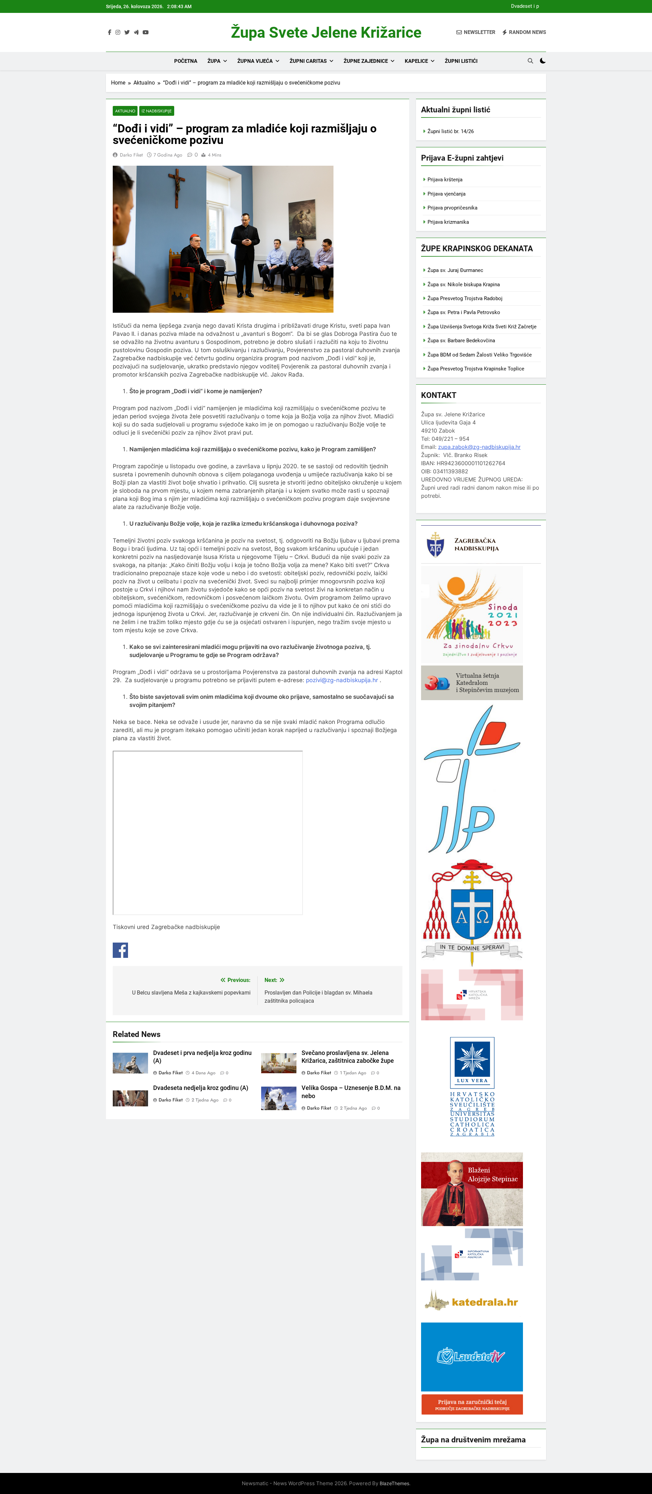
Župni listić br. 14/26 (451, 131)
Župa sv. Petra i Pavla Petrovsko (464, 312)
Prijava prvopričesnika (452, 208)
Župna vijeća (255, 61)
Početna (185, 61)
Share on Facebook (120, 950)
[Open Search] (530, 60)
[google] (136, 33)
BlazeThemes (394, 1483)
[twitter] (127, 33)
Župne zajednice (366, 61)
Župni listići (461, 61)
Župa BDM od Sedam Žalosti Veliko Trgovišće (480, 355)
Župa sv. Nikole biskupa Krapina (464, 284)
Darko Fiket (131, 154)
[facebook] (109, 33)
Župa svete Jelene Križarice (326, 32)
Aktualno (125, 111)
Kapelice (416, 61)
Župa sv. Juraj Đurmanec (455, 270)
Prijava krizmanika (448, 222)
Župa (213, 61)
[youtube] (146, 33)
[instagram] (117, 33)
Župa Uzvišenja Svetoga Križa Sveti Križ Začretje (482, 327)
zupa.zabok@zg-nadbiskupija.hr (479, 446)
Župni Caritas (308, 61)
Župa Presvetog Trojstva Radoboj (465, 298)
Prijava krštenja (445, 180)
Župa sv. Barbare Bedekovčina (461, 341)
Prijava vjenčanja (447, 194)
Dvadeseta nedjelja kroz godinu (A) (200, 1088)
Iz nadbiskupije (157, 111)
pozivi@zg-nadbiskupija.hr (342, 680)
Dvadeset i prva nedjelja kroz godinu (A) (523, 6)
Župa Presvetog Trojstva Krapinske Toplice (476, 369)
